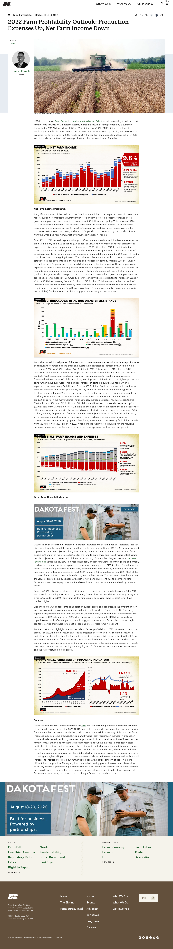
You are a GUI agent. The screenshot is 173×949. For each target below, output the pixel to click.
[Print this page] (136, 15)
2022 (83, 725)
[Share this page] (162, 15)
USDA (12, 44)
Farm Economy (113, 847)
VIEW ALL (13, 872)
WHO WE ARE (103, 4)
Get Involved (121, 909)
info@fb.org (28, 908)
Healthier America (21, 852)
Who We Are (120, 896)
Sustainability (50, 852)
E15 (104, 857)
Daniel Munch (21, 71)
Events (90, 902)
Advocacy (92, 909)
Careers (91, 927)
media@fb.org (27, 910)
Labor (12, 862)
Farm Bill (14, 847)
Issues (90, 896)
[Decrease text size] (147, 15)
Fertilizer (47, 862)
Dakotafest (143, 857)
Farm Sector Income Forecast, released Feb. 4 (78, 121)
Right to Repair (19, 867)
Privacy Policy (43, 937)
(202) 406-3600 (24, 905)
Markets (39, 15)
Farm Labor (143, 847)
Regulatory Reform (21, 857)
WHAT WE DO (124, 4)
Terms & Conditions (55, 937)
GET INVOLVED (145, 4)
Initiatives (92, 915)
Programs (92, 921)
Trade (44, 847)
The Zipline (67, 902)
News (63, 896)
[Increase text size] (141, 15)
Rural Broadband (52, 857)
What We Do (120, 902)
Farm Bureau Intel (22, 15)
